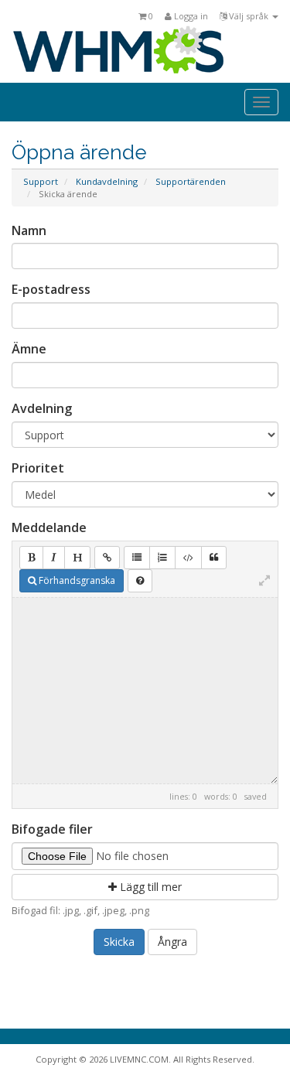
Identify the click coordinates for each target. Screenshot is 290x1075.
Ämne (29, 348)
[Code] (188, 557)
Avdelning (42, 408)
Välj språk (249, 16)
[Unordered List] (137, 557)
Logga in (190, 16)
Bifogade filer (52, 829)
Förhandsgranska (75, 580)
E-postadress (51, 289)
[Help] (140, 580)
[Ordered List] (162, 557)
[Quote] (214, 557)
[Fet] (31, 557)
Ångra (172, 941)
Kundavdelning (107, 181)
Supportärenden (190, 181)
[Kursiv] (54, 557)
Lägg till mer (149, 886)
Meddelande (49, 527)
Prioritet (38, 467)
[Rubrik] (77, 557)
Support (40, 181)
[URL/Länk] (107, 557)
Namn (29, 230)
